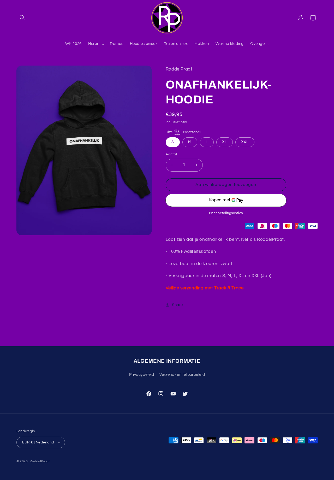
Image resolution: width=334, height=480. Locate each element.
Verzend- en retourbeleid (182, 375)
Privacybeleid (141, 375)
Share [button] (177, 305)
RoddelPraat (40, 461)
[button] (22, 18)
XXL (245, 142)
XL (224, 142)
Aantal (171, 154)
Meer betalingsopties (226, 213)
